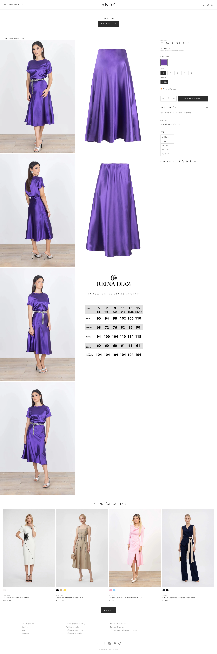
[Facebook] (179, 161)
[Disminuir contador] (163, 98)
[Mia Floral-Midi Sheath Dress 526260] (29, 548)
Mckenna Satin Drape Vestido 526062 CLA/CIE (125, 598)
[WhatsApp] (191, 161)
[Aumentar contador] (174, 98)
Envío (171, 50)
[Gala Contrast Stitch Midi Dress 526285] (82, 548)
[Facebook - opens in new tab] (104, 643)
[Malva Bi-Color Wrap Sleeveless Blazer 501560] (188, 548)
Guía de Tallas (108, 18)
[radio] (163, 62)
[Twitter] (183, 161)
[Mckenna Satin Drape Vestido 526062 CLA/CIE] (135, 548)
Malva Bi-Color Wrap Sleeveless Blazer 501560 (178, 598)
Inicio (5, 38)
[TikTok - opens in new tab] (119, 643)
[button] (5, 5)
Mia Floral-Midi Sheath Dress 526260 (16, 598)
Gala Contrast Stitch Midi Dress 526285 (70, 598)
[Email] (195, 161)
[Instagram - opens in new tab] (109, 643)
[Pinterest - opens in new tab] (114, 643)
